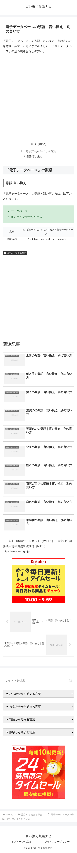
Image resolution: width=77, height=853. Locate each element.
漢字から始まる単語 (16, 253)
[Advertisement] (38, 96)
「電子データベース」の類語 (39, 151)
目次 (34, 144)
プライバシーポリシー (57, 841)
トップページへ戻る (20, 841)
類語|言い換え (34, 156)
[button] (70, 680)
